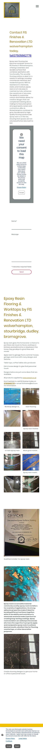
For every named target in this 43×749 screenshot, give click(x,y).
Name (14, 221)
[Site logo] (12, 10)
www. (29, 378)
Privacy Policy (21, 187)
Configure (9, 741)
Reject (17, 746)
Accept (21, 192)
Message (15, 234)
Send (22, 272)
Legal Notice (23, 738)
